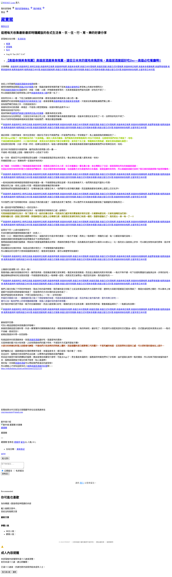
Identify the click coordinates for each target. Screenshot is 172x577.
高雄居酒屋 (102, 67)
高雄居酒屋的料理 (13, 90)
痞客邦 (17, 442)
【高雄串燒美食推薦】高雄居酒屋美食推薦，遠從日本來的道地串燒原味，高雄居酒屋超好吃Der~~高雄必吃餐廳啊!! (83, 60)
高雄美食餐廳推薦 (147, 67)
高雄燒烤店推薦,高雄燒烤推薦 (53, 67)
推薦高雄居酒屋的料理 (37, 366)
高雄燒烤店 (24, 67)
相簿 (8, 44)
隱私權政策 (100, 542)
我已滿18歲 (6, 572)
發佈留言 (5, 474)
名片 (8, 50)
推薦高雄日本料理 (32, 70)
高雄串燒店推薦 (131, 67)
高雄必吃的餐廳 (26, 87)
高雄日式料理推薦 (115, 67)
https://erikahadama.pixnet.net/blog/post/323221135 (21, 368)
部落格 (9, 47)
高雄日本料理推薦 (88, 67)
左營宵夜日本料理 (147, 70)
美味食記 (21, 449)
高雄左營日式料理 (113, 70)
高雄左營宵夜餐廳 (76, 70)
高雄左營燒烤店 (72, 87)
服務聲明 (110, 542)
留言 (23, 442)
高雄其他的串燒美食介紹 (30, 101)
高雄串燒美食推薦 (130, 70)
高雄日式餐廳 (61, 70)
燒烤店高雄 (35, 67)
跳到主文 (5, 26)
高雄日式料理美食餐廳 (95, 70)
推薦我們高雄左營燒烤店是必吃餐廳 (27, 113)
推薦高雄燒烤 (18, 70)
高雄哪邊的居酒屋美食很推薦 (66, 101)
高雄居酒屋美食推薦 (24, 84)
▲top (3, 453)
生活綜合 (22, 39)
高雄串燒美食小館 (39, 93)
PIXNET (67, 542)
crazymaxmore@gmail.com (12, 412)
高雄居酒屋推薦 (48, 70)
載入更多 (5, 458)
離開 (14, 572)
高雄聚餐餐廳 (161, 67)
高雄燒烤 (15, 67)
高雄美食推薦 (73, 67)
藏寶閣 (7, 19)
